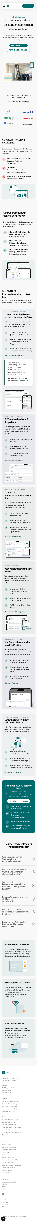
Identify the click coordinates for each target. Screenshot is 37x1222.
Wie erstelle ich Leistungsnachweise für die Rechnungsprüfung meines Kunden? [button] (13, 885)
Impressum (5, 1204)
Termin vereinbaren (18, 50)
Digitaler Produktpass (8, 1111)
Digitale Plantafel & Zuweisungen (11, 1135)
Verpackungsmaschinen (9, 1149)
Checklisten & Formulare (9, 1124)
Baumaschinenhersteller (9, 1147)
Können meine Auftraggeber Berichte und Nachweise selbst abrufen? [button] (14, 924)
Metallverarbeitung (7, 1170)
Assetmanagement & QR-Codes (11, 1127)
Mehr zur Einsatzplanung (14, 536)
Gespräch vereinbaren (18, 801)
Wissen (4, 1189)
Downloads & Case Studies (9, 1182)
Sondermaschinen (7, 1155)
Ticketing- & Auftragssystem (10, 1119)
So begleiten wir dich (12, 772)
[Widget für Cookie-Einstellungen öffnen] (3, 1218)
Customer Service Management (11, 1104)
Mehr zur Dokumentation (14, 460)
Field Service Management (10, 1106)
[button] (4, 6)
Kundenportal (6, 1130)
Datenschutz (5, 1202)
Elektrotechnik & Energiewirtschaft (12, 1165)
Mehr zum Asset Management (15, 612)
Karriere (4, 1186)
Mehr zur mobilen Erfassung (15, 355)
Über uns (4, 1184)
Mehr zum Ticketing (12, 683)
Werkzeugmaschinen (8, 1157)
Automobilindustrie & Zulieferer (11, 1160)
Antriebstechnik (6, 1144)
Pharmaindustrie (7, 1173)
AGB (3, 1207)
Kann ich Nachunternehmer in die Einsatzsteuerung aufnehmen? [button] (15, 899)
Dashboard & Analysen (9, 1122)
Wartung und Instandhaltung (10, 1109)
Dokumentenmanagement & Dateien (12, 1132)
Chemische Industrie (8, 1162)
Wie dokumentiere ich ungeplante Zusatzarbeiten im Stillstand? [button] (15, 911)
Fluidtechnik (5, 1152)
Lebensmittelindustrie (8, 1167)
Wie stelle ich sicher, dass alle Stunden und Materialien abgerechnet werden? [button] (14, 871)
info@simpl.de (6, 1092)
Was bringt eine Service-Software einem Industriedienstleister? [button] (12, 859)
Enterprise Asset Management (11, 1101)
